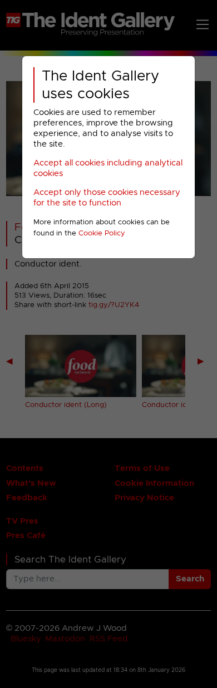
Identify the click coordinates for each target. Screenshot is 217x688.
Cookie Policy (101, 233)
